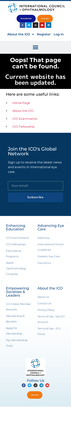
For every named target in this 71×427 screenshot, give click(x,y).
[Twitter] (29, 25)
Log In (59, 34)
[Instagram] (35, 25)
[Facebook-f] (22, 25)
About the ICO (18, 34)
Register (44, 34)
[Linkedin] (48, 25)
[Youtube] (42, 25)
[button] (35, 47)
